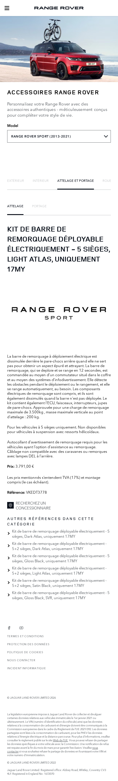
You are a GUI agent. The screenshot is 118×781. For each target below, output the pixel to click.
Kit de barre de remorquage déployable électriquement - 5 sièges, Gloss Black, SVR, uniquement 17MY (61, 595)
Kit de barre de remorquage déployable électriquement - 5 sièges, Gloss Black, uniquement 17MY (61, 558)
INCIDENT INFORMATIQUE (26, 668)
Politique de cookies (25, 652)
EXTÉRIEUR (15, 180)
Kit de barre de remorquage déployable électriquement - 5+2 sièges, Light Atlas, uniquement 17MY (59, 570)
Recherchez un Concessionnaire (33, 505)
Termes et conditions (25, 636)
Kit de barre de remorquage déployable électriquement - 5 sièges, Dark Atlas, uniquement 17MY (61, 533)
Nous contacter (21, 660)
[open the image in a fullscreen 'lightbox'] (59, 313)
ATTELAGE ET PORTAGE (75, 180)
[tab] (15, 180)
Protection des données (28, 644)
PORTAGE (39, 206)
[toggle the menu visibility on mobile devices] (7, 8)
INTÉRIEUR (41, 180)
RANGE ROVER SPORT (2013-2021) (41, 136)
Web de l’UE (60, 740)
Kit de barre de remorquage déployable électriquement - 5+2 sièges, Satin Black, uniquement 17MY (59, 582)
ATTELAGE (15, 206)
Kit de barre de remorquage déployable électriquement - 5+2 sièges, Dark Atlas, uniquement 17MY (59, 546)
